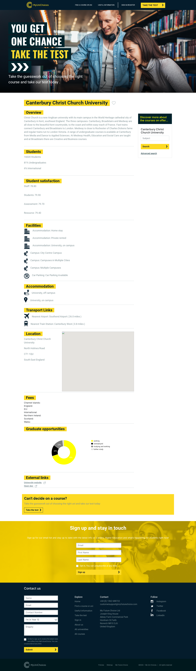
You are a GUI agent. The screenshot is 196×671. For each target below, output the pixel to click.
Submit (29, 649)
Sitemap (110, 665)
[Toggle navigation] (170, 5)
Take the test (150, 5)
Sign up (81, 572)
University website (33, 482)
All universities (81, 629)
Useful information (83, 610)
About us (79, 624)
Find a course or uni (84, 606)
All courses (80, 634)
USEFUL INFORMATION (106, 5)
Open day (29, 486)
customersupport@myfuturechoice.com (118, 604)
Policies (101, 665)
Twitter (159, 606)
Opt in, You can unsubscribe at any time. (98, 566)
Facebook (161, 610)
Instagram (161, 601)
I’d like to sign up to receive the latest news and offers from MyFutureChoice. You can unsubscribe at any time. (41, 641)
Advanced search (149, 153)
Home (77, 601)
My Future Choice (121, 665)
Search (146, 146)
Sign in (78, 620)
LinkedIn (160, 615)
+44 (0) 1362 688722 (110, 601)
